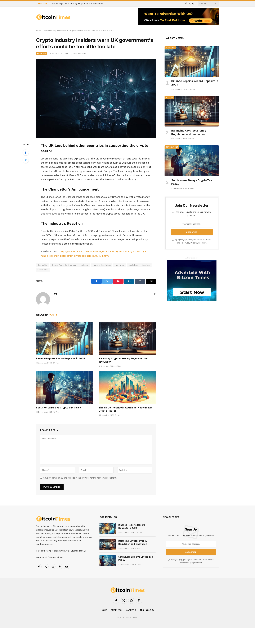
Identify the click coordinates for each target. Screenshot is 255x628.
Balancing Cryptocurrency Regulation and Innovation (77, 3)
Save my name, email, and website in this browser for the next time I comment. (80, 478)
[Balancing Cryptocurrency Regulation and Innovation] (127, 338)
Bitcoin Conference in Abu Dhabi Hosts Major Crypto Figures (125, 409)
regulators (133, 265)
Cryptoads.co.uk (78, 551)
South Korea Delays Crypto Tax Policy (58, 407)
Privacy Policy (190, 243)
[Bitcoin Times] (53, 17)
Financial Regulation (101, 265)
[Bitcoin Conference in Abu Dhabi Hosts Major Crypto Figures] (127, 387)
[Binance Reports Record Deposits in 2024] (64, 338)
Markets (130, 610)
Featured (84, 265)
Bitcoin (169, 97)
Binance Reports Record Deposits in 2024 (60, 358)
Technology (147, 610)
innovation (119, 265)
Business (41, 53)
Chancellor (42, 265)
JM (55, 293)
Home (38, 31)
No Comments (79, 54)
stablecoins (43, 270)
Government (172, 147)
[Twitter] (26, 160)
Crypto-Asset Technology (64, 265)
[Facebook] (26, 152)
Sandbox (146, 265)
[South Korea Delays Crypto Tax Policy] (64, 387)
